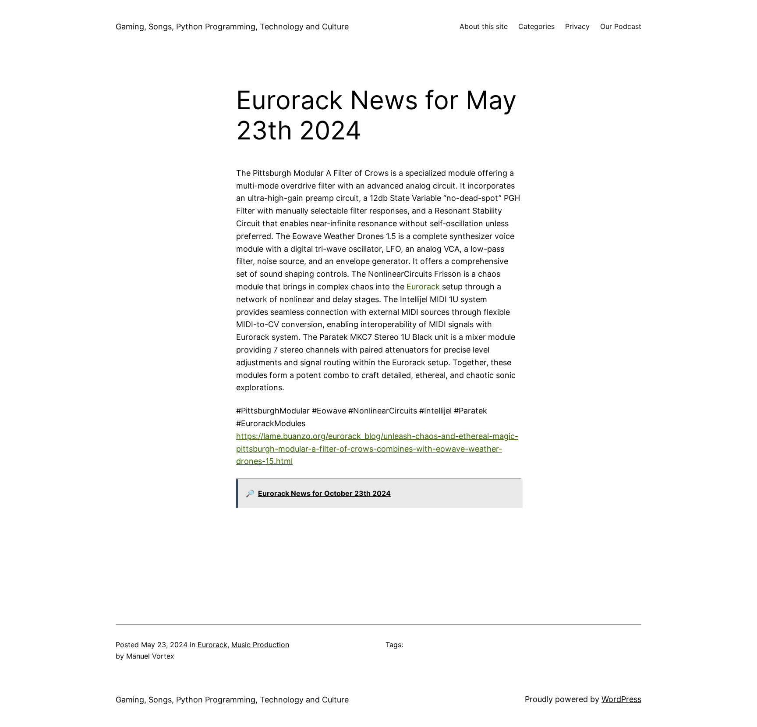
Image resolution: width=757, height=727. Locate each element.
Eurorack (423, 286)
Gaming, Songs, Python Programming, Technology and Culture (232, 26)
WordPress (621, 699)
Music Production (260, 644)
